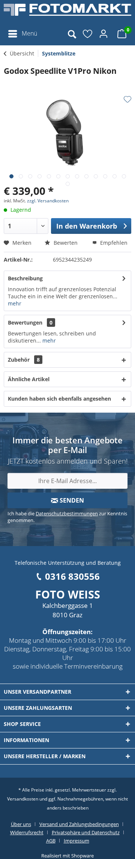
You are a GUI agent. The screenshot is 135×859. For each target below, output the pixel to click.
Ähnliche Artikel (29, 379)
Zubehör (24, 359)
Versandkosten (22, 799)
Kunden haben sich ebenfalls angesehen (59, 398)
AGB (51, 840)
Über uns (21, 824)
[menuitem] (22, 33)
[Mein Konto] (104, 33)
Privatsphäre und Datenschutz (86, 832)
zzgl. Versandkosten (48, 201)
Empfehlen (113, 242)
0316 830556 (72, 576)
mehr (14, 303)
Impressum (76, 840)
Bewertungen (25, 322)
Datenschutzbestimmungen (67, 513)
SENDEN (71, 500)
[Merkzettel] (88, 33)
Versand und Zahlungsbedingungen (79, 824)
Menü (29, 33)
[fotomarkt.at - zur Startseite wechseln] (67, 13)
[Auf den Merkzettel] (127, 99)
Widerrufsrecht (27, 832)
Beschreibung (25, 278)
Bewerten (65, 242)
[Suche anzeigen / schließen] (71, 33)
